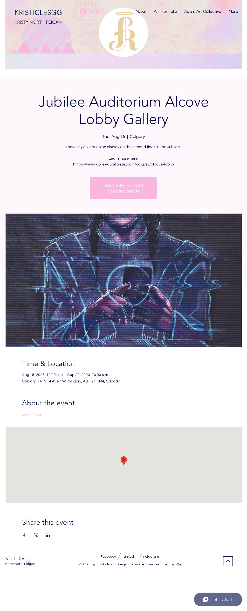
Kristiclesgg (18, 558)
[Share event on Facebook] (24, 535)
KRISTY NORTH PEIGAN (38, 22)
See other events (123, 191)
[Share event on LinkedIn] (48, 535)
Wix (179, 564)
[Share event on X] (36, 535)
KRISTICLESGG (38, 12)
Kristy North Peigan (20, 564)
